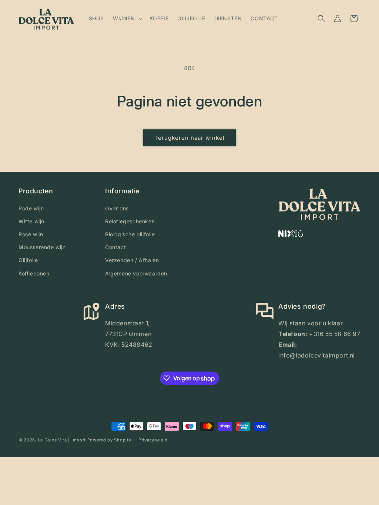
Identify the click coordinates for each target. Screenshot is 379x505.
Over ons (117, 208)
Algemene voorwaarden (136, 273)
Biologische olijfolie (130, 234)
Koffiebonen (34, 273)
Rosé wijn (31, 234)
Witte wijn (31, 221)
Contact (115, 247)
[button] (126, 18)
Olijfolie (28, 260)
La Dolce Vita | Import (62, 440)
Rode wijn (31, 208)
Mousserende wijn (42, 247)
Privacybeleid (153, 440)
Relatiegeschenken (130, 221)
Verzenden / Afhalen (132, 260)
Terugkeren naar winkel (189, 137)
